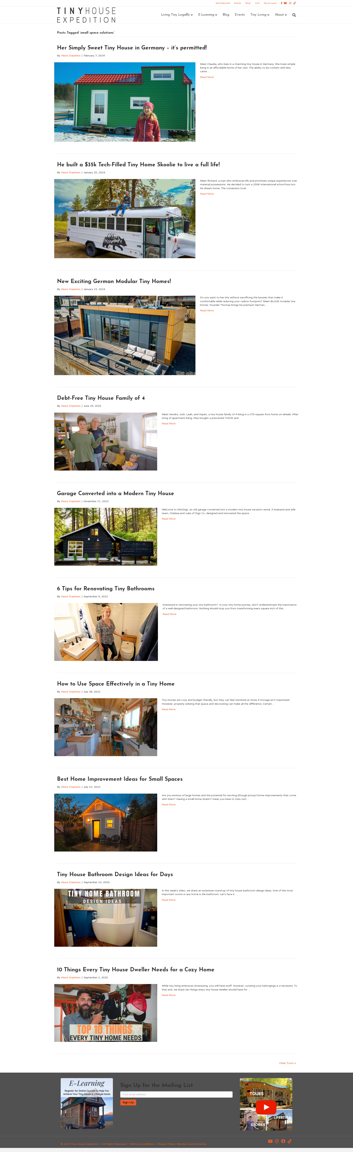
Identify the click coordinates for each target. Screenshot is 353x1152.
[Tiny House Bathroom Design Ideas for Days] (105, 917)
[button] (270, 1141)
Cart (257, 3)
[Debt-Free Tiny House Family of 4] (105, 441)
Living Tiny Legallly (175, 15)
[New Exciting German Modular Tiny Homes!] (124, 335)
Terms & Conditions (142, 1144)
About (279, 15)
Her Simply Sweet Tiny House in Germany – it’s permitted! (132, 48)
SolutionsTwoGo (196, 1144)
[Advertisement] (163, 1120)
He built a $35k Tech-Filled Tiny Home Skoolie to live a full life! (138, 165)
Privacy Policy (166, 1144)
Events (237, 3)
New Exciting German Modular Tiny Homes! (114, 282)
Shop (248, 3)
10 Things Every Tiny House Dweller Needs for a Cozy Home (135, 970)
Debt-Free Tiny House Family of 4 (101, 398)
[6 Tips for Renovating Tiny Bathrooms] (106, 631)
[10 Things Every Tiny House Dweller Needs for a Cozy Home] (105, 1012)
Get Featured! (223, 3)
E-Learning (206, 15)
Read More (207, 77)
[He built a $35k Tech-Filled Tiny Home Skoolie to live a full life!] (124, 218)
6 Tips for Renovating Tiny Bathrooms (106, 589)
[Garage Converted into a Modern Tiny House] (105, 536)
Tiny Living (258, 15)
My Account (270, 3)
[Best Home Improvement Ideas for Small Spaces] (105, 822)
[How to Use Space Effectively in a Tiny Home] (105, 727)
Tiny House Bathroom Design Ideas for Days (115, 875)
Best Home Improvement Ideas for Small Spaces (120, 779)
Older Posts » (287, 1063)
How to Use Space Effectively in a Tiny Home (116, 684)
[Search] (293, 15)
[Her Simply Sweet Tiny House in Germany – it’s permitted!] (124, 101)
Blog (226, 15)
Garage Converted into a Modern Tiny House (115, 494)
